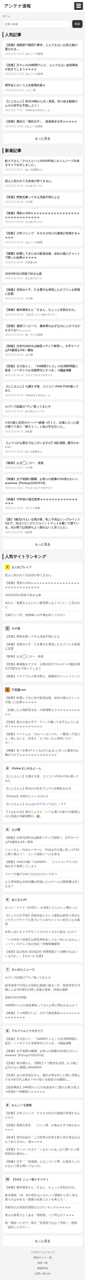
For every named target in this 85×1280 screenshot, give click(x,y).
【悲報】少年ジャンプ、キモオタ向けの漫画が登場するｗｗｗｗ (42, 1115)
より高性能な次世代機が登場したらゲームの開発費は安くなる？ (42, 884)
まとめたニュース (35, 411)
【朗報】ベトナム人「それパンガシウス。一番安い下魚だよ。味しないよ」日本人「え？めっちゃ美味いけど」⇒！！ (42, 738)
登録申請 (42, 1268)
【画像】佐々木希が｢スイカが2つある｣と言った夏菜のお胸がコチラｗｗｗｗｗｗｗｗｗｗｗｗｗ (42, 752)
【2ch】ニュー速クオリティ (41, 314)
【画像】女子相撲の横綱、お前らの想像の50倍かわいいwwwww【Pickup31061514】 (41, 1053)
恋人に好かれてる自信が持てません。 (29, 181)
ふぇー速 (31, 89)
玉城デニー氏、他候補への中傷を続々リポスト (35, 615)
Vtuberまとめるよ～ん (37, 110)
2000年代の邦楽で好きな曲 (23, 273)
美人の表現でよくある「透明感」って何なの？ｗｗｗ (39, 1215)
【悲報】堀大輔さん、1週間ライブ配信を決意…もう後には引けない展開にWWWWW (41, 1065)
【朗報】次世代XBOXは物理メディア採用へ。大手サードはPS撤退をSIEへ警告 (42, 840)
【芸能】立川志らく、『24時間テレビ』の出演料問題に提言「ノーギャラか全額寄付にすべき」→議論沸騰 (41, 1041)
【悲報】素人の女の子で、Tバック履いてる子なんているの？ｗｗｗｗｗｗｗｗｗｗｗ (42, 724)
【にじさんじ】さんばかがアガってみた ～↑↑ (35, 804)
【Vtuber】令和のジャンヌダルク (27, 796)
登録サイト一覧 (42, 1257)
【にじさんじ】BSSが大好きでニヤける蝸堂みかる (38, 788)
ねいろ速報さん (33, 169)
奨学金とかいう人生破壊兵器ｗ (25, 85)
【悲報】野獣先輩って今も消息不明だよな (32, 197)
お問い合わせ (42, 1273)
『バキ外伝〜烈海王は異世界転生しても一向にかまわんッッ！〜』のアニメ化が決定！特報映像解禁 (42, 941)
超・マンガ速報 (34, 334)
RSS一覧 (42, 1262)
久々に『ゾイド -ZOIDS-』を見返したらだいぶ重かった (41, 907)
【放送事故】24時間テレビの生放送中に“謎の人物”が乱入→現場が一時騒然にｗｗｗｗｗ (42, 1089)
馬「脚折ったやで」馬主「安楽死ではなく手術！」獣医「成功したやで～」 (41, 1225)
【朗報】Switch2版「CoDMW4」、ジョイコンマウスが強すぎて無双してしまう (41, 864)
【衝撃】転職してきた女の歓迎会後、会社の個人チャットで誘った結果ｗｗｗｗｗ (42, 700)
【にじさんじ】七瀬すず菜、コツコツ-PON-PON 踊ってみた (42, 778)
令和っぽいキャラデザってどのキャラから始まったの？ (41, 931)
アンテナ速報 (17, 5)
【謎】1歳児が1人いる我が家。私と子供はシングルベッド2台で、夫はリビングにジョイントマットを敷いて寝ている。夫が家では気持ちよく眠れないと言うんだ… (42, 523)
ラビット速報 (32, 507)
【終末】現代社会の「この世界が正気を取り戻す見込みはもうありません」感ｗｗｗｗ (42, 1139)
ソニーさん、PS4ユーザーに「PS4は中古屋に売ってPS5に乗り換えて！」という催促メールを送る (42, 852)
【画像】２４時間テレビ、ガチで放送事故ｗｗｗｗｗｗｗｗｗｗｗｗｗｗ (42, 1015)
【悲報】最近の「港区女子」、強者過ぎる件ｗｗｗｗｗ (41, 121)
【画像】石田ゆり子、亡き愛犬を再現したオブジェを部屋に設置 (42, 646)
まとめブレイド (33, 185)
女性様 (28, 431)
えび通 (29, 354)
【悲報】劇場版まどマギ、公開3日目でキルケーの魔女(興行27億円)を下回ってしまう (42, 666)
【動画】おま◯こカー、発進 (24, 463)
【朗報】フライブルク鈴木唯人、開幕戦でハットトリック (42, 676)
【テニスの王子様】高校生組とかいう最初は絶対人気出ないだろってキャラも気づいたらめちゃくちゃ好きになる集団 (42, 919)
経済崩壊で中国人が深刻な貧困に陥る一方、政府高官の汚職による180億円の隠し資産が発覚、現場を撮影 (42, 987)
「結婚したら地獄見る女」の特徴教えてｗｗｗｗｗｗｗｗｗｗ (42, 712)
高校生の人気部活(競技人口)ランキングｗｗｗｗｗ (38, 1207)
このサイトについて (43, 1252)
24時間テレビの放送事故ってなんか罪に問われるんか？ (41, 1005)
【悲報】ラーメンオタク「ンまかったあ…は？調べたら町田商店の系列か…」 (42, 1151)
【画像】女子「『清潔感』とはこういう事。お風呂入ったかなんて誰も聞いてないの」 (42, 1163)
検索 (77, 23)
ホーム (6, 16)
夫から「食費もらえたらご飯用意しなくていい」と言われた (42, 605)
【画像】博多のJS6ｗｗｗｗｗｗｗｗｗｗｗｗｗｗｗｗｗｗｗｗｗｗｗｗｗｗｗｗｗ (42, 585)
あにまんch (19, 899)
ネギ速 (29, 201)
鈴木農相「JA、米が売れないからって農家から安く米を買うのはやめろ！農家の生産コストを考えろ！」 (41, 1197)
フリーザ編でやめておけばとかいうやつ (31, 874)
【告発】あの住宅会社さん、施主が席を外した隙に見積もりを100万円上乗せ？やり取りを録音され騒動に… (42, 1077)
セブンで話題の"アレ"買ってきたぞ (28, 406)
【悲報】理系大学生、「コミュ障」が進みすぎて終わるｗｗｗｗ (42, 1127)
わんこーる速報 (34, 53)
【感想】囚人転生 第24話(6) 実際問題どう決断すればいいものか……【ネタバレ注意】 (41, 954)
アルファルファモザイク (39, 375)
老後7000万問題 (16, 997)
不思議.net (31, 262)
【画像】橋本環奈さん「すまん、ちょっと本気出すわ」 (41, 309)
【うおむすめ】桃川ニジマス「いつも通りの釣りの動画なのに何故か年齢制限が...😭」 (42, 814)
